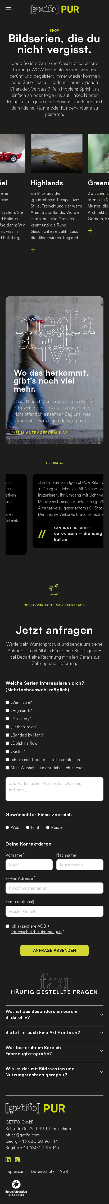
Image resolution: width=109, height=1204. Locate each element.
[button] (54, 1013)
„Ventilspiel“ (22, 702)
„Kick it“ (18, 751)
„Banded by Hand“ (28, 735)
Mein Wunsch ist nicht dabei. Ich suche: (47, 767)
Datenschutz (42, 1171)
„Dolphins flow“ (25, 743)
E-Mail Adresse (19, 878)
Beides (57, 827)
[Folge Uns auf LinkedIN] (10, 1160)
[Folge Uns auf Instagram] (19, 1160)
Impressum (16, 1171)
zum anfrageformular (41, 433)
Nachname (66, 855)
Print (35, 827)
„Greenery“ (21, 718)
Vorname (14, 855)
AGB (42, 926)
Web (15, 827)
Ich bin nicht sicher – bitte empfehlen (45, 759)
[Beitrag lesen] (31, 249)
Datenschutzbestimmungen (36, 931)
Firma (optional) (20, 901)
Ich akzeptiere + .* (37, 929)
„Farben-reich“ (24, 726)
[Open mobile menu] (8, 9)
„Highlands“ (22, 710)
